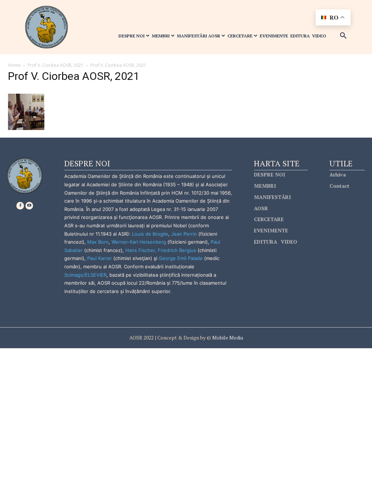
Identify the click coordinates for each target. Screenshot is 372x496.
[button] (343, 36)
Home (14, 65)
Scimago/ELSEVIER (85, 275)
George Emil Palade (181, 258)
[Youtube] (29, 206)
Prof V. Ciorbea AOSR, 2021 (56, 65)
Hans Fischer (140, 250)
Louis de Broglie (150, 234)
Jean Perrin (184, 234)
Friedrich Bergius (177, 250)
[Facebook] (20, 206)
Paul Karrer (99, 258)
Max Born (98, 242)
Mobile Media (227, 337)
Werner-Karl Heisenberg (139, 242)
